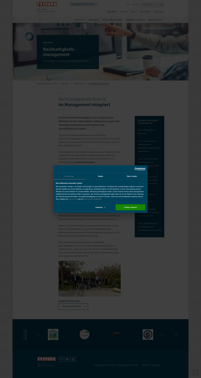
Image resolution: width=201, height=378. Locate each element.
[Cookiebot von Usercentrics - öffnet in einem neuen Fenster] (136, 169)
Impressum (73, 199)
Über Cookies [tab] (132, 176)
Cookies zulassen (130, 207)
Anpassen (99, 207)
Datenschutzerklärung (92, 199)
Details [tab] (100, 176)
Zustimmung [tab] (69, 176)
